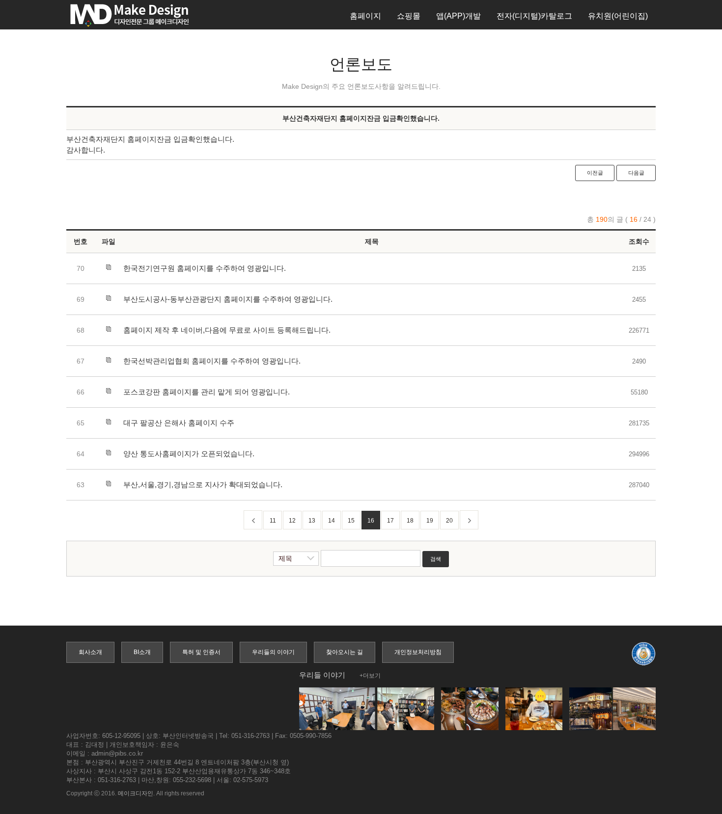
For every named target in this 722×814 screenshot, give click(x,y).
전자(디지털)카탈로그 (534, 16)
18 (410, 520)
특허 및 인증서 (201, 652)
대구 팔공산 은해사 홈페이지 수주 (178, 423)
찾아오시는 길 (344, 652)
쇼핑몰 (408, 16)
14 (331, 520)
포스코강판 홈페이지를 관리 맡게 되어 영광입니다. (206, 392)
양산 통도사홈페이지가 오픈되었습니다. (188, 453)
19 (429, 520)
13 (311, 520)
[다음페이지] (469, 519)
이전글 (595, 173)
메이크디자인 (135, 793)
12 (292, 520)
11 (273, 520)
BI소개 (142, 652)
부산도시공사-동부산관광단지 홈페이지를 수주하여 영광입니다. (228, 299)
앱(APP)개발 (458, 16)
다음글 (636, 173)
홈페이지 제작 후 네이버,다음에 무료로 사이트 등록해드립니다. (227, 330)
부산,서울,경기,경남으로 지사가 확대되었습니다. (202, 484)
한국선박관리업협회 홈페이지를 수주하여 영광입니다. (212, 361)
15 (351, 520)
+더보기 (370, 675)
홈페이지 (365, 16)
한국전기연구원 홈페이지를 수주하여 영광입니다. (204, 268)
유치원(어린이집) (618, 16)
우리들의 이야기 (273, 652)
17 (390, 520)
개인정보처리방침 (418, 652)
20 (449, 520)
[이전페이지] (253, 519)
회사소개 (90, 652)
